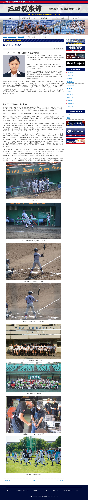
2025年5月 (70, 94)
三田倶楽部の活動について (22, 490)
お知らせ (69, 115)
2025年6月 (70, 91)
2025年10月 (70, 85)
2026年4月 (70, 79)
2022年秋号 (21, 37)
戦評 (68, 118)
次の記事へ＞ (60, 480)
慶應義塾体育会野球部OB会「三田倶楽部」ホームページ (18, 2)
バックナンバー (12, 37)
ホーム (5, 37)
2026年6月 (70, 72)
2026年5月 (70, 75)
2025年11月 (70, 82)
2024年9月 (70, 106)
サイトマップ (77, 490)
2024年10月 (70, 103)
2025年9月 (70, 88)
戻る (34, 480)
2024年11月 (70, 100)
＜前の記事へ (7, 480)
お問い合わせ (66, 490)
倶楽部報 (35, 490)
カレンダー (56, 490)
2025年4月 (70, 97)
